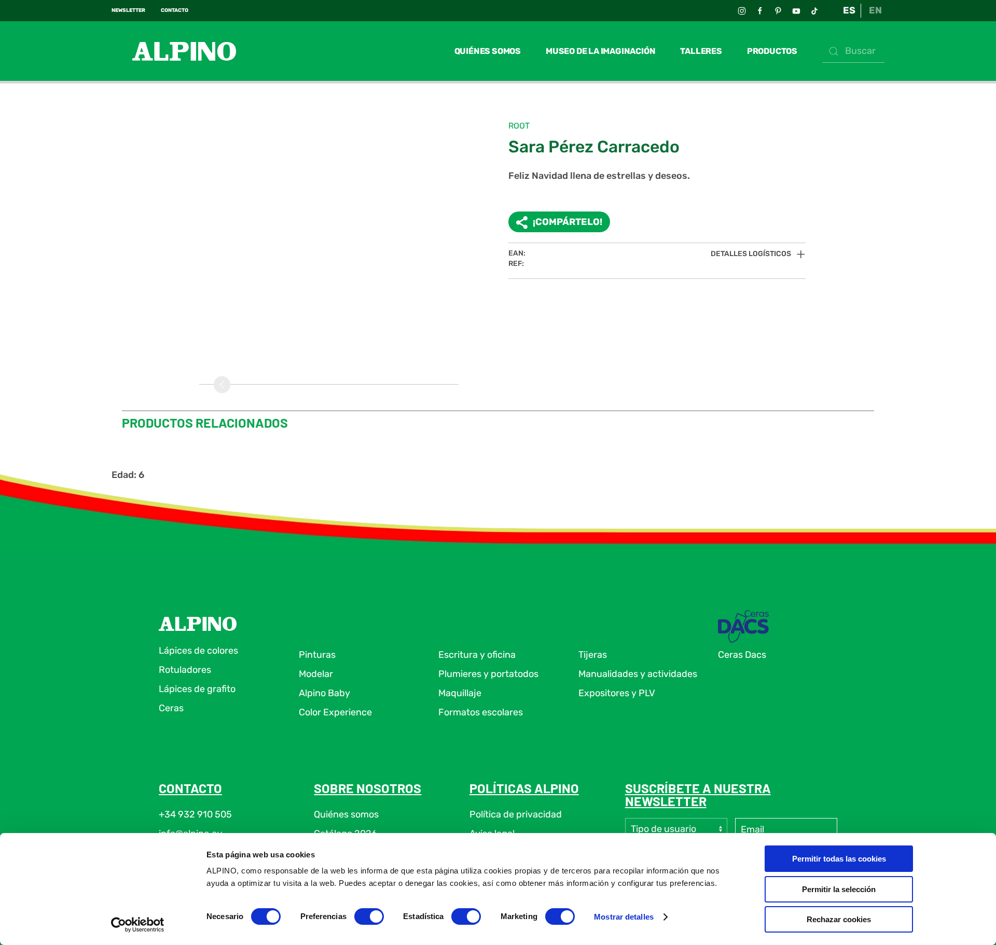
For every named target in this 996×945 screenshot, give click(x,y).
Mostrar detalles (624, 916)
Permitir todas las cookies (839, 858)
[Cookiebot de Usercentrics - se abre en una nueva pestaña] (137, 925)
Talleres (701, 51)
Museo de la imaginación (600, 51)
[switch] (369, 916)
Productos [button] (772, 51)
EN (875, 10)
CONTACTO (174, 10)
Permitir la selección (839, 889)
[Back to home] (174, 51)
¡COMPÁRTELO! (567, 222)
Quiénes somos (487, 51)
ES (849, 10)
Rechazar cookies (839, 919)
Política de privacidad (515, 814)
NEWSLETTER (128, 10)
